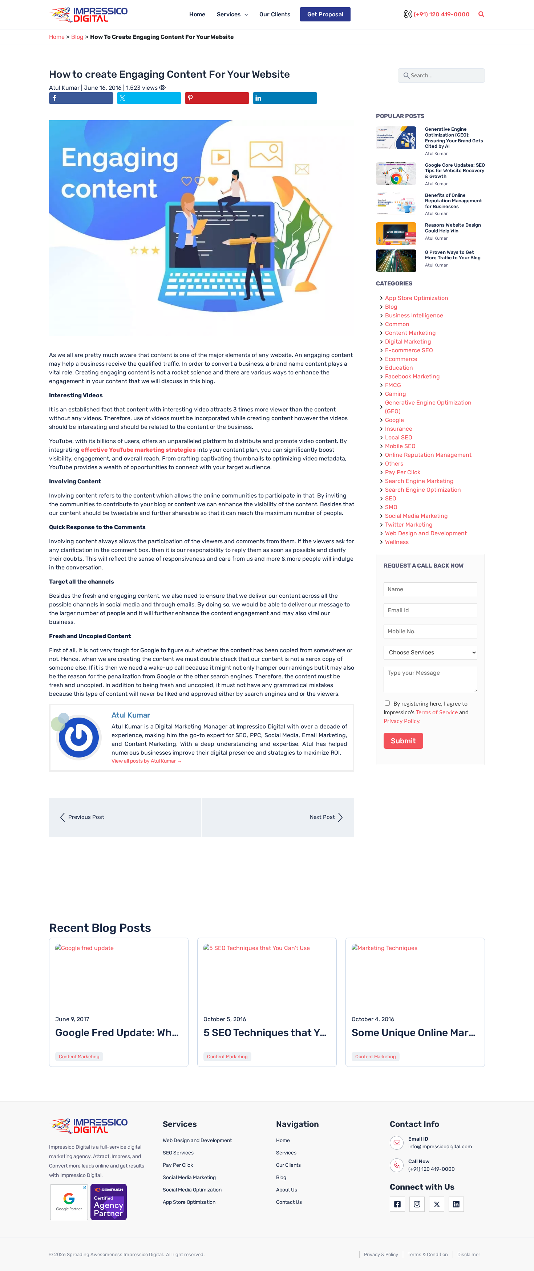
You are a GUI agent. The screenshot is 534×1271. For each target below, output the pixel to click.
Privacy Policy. (402, 721)
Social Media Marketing (416, 515)
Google (394, 420)
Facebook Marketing (412, 376)
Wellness (397, 542)
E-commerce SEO (409, 350)
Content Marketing (410, 332)
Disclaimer (468, 1254)
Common (397, 324)
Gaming (395, 393)
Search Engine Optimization (423, 489)
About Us (286, 1190)
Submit (403, 740)
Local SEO (398, 437)
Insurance (398, 428)
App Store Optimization (416, 298)
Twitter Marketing (409, 524)
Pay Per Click (402, 472)
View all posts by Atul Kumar (147, 761)
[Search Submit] (406, 74)
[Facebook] (397, 1204)
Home (197, 14)
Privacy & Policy (381, 1254)
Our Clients (275, 14)
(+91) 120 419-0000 (441, 14)
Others (394, 463)
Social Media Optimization (192, 1190)
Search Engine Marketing (419, 481)
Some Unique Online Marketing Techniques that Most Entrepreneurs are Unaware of (415, 1033)
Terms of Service (437, 712)
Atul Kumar (65, 87)
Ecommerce (401, 359)
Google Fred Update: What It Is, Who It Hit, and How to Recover (118, 1033)
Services (229, 14)
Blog (77, 36)
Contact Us (289, 1202)
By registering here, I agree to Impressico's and (426, 712)
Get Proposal (325, 14)
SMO (391, 507)
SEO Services (178, 1153)
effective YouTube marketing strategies (138, 449)
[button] (244, 14)
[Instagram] (417, 1204)
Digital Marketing (408, 341)
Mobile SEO (400, 446)
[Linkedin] (456, 1204)
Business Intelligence (414, 315)
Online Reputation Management (428, 454)
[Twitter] (436, 1204)
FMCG (393, 385)
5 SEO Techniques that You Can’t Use (267, 1033)
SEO (390, 498)
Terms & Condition (428, 1254)
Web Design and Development (426, 533)
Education (399, 367)
